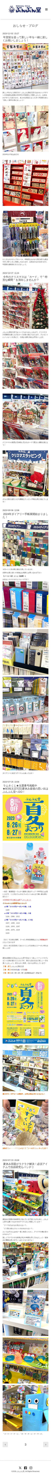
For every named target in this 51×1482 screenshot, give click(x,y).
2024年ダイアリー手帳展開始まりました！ (25, 516)
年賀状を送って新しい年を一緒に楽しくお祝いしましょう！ (25, 39)
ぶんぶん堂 (20, 1471)
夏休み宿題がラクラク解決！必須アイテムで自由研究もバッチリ (25, 1165)
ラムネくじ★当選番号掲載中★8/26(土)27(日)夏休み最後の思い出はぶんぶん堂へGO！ (25, 788)
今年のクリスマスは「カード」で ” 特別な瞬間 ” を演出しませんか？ (25, 278)
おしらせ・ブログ (25, 25)
